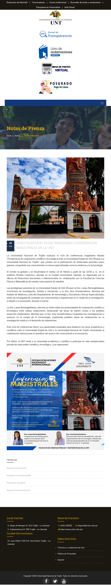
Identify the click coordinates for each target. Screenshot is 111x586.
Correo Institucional (57, 2)
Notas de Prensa (17, 468)
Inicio (9, 136)
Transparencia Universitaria (48, 7)
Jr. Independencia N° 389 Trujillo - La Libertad (27, 529)
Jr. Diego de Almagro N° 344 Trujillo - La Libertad (28, 525)
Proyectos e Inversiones (19, 475)
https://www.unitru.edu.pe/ (72, 529)
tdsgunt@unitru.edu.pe (87, 525)
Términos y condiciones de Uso (71, 548)
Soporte (61, 560)
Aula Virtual (69, 7)
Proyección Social (16, 483)
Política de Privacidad (67, 554)
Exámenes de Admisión (17, 2)
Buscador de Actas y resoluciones (86, 2)
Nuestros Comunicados (18, 490)
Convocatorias (38, 2)
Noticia (18, 136)
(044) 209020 (66, 525)
